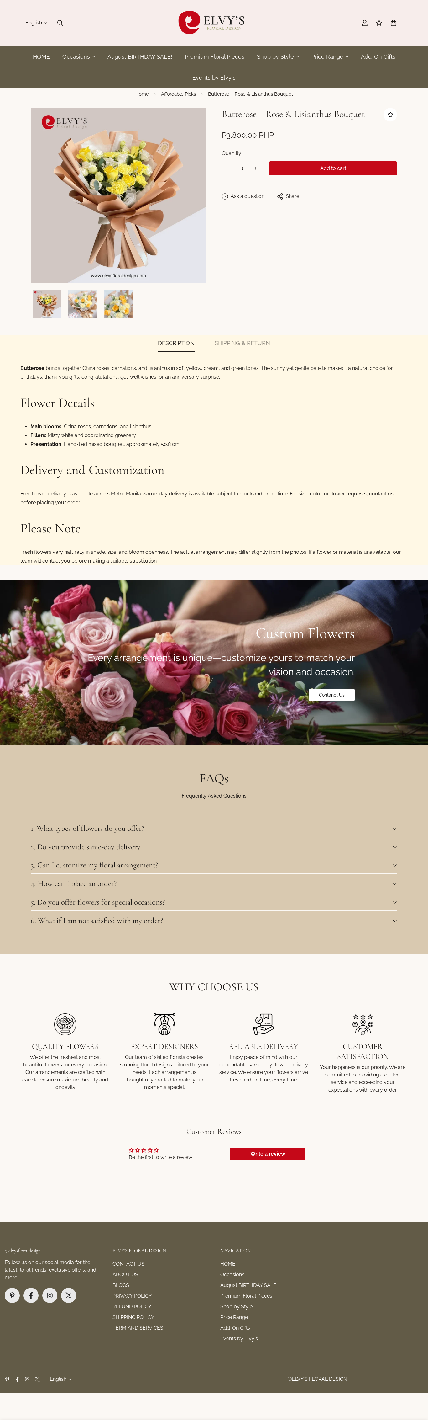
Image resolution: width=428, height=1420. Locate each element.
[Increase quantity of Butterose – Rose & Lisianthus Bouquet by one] (255, 168)
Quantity (231, 153)
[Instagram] (49, 1295)
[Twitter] (68, 1295)
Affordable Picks (178, 94)
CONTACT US (128, 1264)
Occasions (76, 56)
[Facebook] (31, 1295)
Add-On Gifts (378, 56)
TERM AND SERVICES (137, 1328)
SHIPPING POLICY (133, 1317)
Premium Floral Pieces (214, 56)
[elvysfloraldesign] (214, 23)
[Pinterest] (12, 1295)
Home (142, 94)
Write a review (267, 1154)
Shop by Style (275, 56)
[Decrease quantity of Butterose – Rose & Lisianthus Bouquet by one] (229, 168)
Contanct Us (332, 694)
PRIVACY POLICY (132, 1296)
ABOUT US (125, 1275)
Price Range (327, 56)
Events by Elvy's (214, 77)
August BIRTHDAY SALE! (139, 56)
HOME (41, 56)
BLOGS (120, 1285)
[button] (393, 23)
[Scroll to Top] (416, 1386)
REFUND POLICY (131, 1307)
